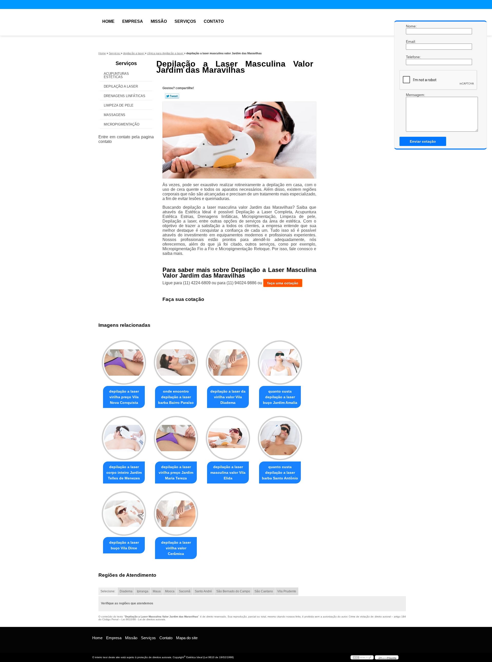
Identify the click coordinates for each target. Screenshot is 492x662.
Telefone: (411, 57)
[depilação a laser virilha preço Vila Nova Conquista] (124, 362)
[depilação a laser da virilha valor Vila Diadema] (228, 362)
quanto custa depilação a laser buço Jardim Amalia (280, 397)
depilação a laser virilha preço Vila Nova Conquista (124, 397)
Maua (157, 591)
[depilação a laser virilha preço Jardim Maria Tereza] (176, 438)
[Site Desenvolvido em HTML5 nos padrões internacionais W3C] (362, 657)
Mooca (170, 591)
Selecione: (107, 591)
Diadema (126, 591)
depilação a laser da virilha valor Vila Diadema (227, 397)
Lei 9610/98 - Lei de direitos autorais (143, 619)
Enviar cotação (423, 141)
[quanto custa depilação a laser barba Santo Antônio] (280, 438)
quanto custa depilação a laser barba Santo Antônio (280, 472)
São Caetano (263, 591)
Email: (411, 41)
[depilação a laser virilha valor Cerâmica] (176, 513)
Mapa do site (187, 638)
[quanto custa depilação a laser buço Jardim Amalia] (280, 362)
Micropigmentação (121, 124)
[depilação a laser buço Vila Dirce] (124, 513)
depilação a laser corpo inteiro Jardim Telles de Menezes (124, 472)
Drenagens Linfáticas (124, 96)
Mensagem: (411, 112)
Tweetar (172, 96)
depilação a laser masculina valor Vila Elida (227, 472)
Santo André (203, 591)
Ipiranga (142, 591)
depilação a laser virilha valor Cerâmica (176, 548)
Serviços (185, 21)
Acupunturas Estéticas (116, 75)
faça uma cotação (282, 283)
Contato (214, 21)
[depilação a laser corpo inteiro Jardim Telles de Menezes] (124, 438)
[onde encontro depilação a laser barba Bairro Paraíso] (176, 362)
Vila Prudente (286, 591)
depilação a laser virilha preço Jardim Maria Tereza (176, 472)
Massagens (114, 115)
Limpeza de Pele (119, 105)
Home (108, 21)
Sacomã (184, 591)
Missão (159, 21)
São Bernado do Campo (233, 591)
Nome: (411, 26)
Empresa (132, 21)
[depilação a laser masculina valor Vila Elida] (228, 438)
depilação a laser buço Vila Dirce (124, 545)
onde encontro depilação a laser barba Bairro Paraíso (176, 397)
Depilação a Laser (121, 86)
